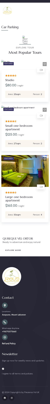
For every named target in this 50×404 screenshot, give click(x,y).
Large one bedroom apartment (19, 198)
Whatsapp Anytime (10, 328)
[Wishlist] (45, 64)
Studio (9, 80)
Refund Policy (9, 343)
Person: (36, 94)
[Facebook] (5, 398)
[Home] (7, 10)
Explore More (13, 250)
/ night (20, 85)
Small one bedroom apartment (18, 127)
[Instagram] (12, 398)
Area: (10, 94)
